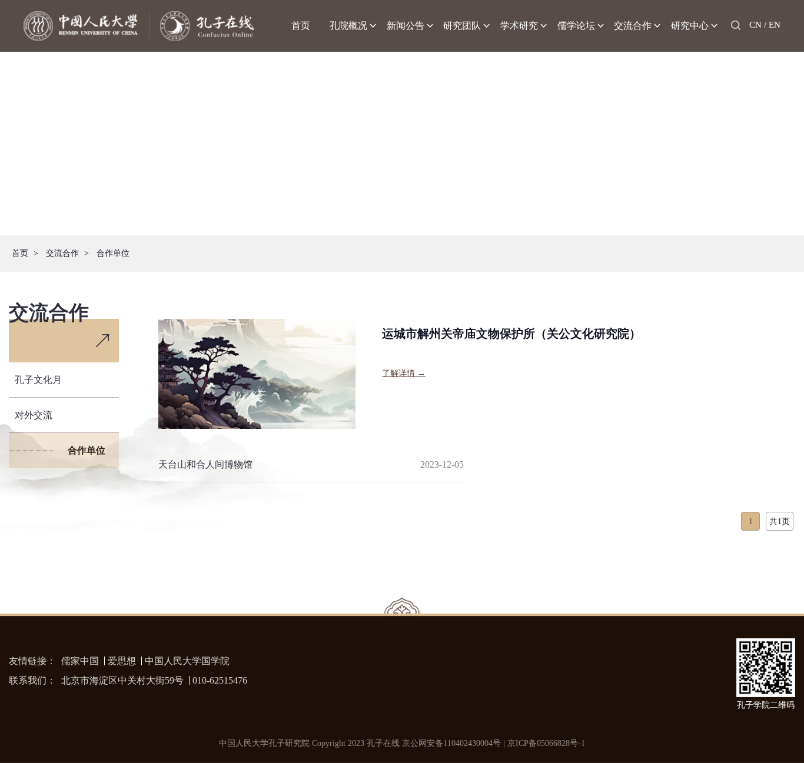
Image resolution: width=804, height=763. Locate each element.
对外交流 (33, 415)
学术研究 (519, 26)
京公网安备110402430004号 (451, 743)
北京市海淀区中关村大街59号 (122, 680)
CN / (757, 24)
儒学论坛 (576, 26)
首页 (300, 26)
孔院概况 (348, 26)
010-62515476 (219, 680)
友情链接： (32, 661)
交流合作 (633, 26)
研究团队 (462, 26)
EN (774, 24)
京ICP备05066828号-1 (546, 743)
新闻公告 (405, 26)
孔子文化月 (38, 380)
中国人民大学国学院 (187, 661)
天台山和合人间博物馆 (205, 464)
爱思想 (122, 661)
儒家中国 (80, 661)
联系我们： (32, 680)
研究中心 (690, 26)
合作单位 (113, 253)
